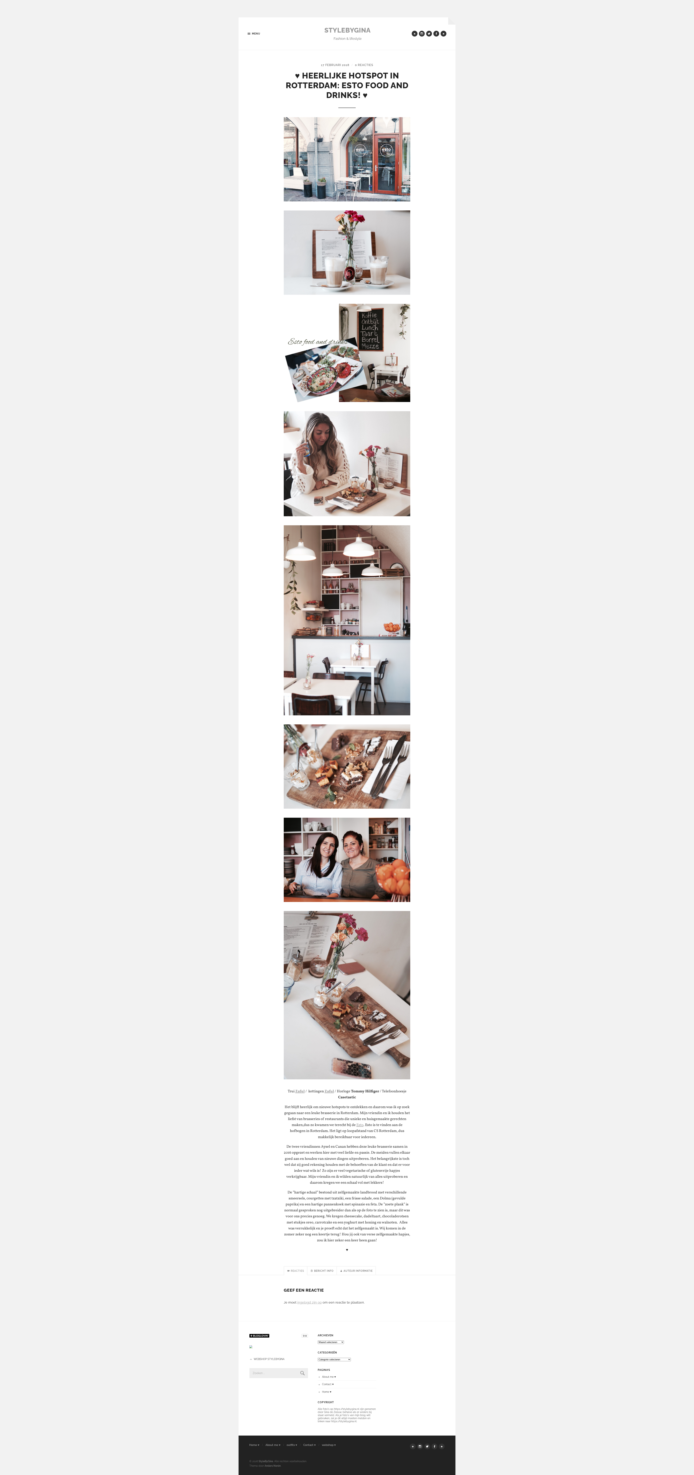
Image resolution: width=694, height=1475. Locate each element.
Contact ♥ (328, 1384)
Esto (359, 1125)
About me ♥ (329, 1376)
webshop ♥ (329, 1445)
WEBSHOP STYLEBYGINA (269, 1359)
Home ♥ (326, 1391)
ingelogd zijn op (309, 1302)
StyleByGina (347, 30)
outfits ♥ (292, 1445)
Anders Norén (273, 1465)
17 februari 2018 (335, 65)
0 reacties (364, 65)
